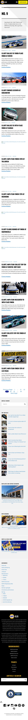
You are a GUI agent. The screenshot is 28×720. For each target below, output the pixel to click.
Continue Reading (8, 67)
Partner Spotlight (6, 587)
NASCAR (14, 50)
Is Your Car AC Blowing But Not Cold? (17, 446)
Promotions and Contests (8, 590)
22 (24, 389)
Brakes (4, 577)
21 (20, 389)
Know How (4, 569)
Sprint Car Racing (7, 602)
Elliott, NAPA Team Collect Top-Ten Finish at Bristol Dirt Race (14, 265)
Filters (4, 579)
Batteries (5, 575)
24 (10, 391)
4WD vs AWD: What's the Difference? (17, 434)
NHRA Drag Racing (7, 600)
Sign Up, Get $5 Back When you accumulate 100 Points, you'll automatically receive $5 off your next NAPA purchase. (14, 527)
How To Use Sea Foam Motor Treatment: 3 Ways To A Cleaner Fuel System (17, 442)
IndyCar (5, 595)
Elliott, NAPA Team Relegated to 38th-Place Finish (13, 300)
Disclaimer (14, 667)
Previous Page (7, 389)
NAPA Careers (14, 651)
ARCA (4, 593)
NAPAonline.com (14, 653)
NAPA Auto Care (5, 581)
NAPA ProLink (14, 655)
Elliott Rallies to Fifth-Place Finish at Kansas (12, 126)
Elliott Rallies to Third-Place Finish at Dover (12, 54)
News (3, 585)
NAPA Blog (23, 2)
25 (14, 391)
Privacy (14, 669)
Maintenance (5, 573)
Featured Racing (6, 567)
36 (21, 391)
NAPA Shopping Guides (7, 583)
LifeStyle (4, 571)
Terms (14, 671)
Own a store (14, 657)
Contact (14, 665)
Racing (3, 592)
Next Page (14, 393)
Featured (4, 565)
